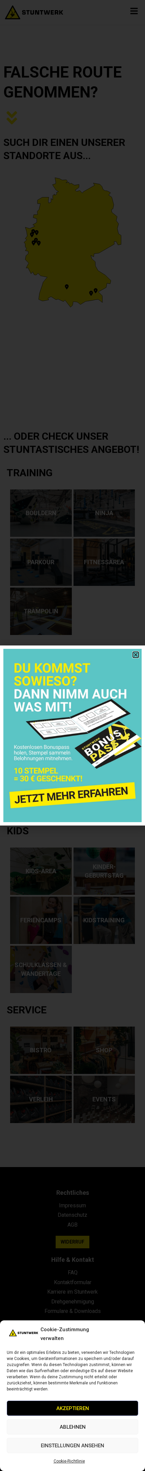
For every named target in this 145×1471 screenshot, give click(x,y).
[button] (135, 654)
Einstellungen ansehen (72, 1446)
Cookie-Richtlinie (69, 1461)
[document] (72, 735)
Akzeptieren (72, 1408)
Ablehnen (73, 1427)
